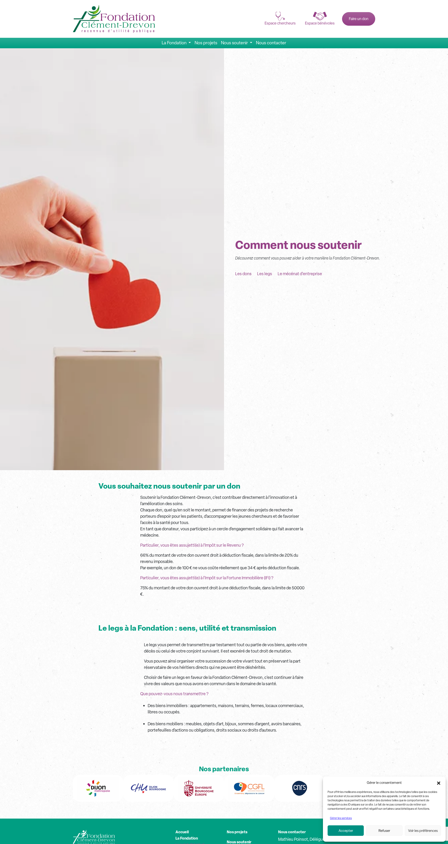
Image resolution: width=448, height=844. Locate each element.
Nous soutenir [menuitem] (235, 43)
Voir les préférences (423, 830)
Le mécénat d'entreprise (300, 273)
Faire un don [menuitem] (358, 18)
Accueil (182, 831)
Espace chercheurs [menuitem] (280, 23)
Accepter (346, 830)
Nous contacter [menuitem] (271, 43)
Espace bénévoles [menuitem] (320, 23)
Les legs (264, 273)
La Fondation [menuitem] (174, 43)
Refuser (384, 830)
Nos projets (237, 831)
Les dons (243, 273)
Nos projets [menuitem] (206, 43)
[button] (438, 782)
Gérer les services (341, 818)
